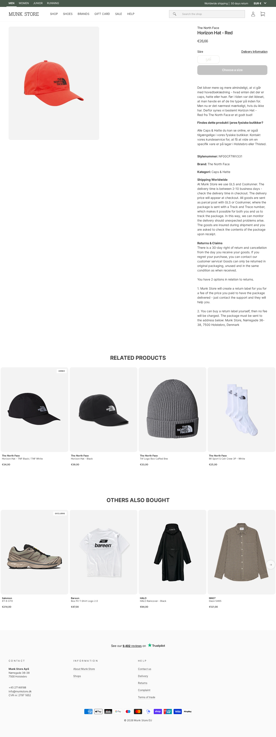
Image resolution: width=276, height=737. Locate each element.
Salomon (7, 598)
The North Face (208, 28)
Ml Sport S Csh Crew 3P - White (227, 458)
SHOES (67, 14)
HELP (130, 14)
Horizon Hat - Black (82, 458)
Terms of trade (146, 697)
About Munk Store (84, 668)
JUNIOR (38, 3)
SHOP (54, 14)
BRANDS (83, 14)
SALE (118, 14)
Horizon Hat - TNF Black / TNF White (22, 458)
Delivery (143, 676)
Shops (77, 676)
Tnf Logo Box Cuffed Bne (154, 458)
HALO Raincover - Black (153, 600)
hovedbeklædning (217, 92)
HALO (143, 598)
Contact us (144, 668)
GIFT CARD (102, 14)
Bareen (75, 598)
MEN (11, 3)
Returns (142, 683)
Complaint (144, 690)
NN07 (212, 598)
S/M (208, 59)
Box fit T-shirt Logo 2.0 (84, 600)
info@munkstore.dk (20, 691)
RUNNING (53, 3)
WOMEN (24, 3)
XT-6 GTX (7, 600)
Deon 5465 (215, 600)
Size (232, 51)
